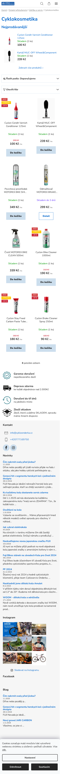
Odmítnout (15, 767)
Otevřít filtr (12, 89)
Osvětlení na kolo (12, 510)
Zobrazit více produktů (30, 67)
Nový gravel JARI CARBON (17, 720)
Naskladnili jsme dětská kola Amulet (22, 583)
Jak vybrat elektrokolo (15, 527)
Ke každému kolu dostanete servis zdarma (25, 492)
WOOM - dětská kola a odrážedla (21, 597)
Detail (46, 216)
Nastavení (30, 757)
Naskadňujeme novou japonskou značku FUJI (27, 541)
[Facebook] (6, 447)
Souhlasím (44, 767)
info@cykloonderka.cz (21, 432)
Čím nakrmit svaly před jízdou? (19, 462)
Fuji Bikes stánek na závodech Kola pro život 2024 (29, 555)
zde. (4, 749)
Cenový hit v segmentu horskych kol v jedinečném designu (29, 477)
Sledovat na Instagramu (26, 670)
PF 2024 (7, 569)
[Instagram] (13, 447)
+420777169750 (19, 439)
